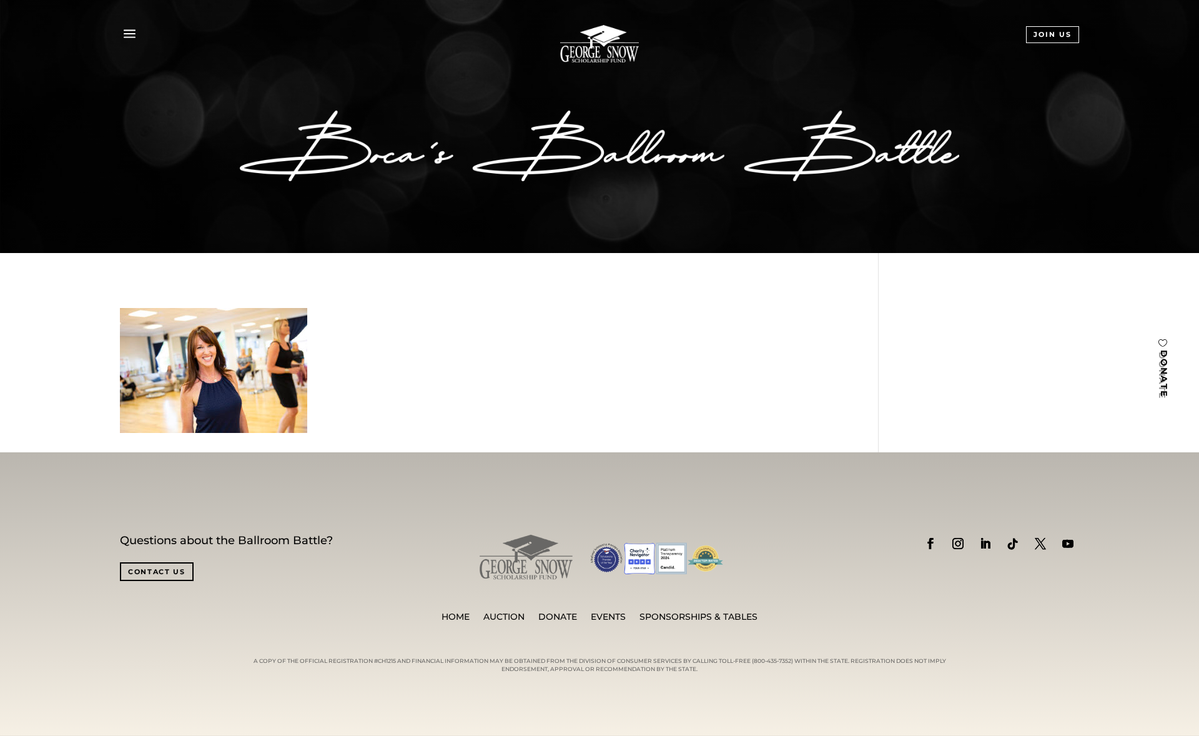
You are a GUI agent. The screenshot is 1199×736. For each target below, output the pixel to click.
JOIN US (1053, 34)
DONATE (1164, 374)
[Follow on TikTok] (1013, 543)
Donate (557, 617)
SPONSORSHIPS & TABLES (698, 617)
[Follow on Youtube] (1068, 543)
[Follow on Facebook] (930, 543)
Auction (504, 617)
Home (456, 617)
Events (608, 617)
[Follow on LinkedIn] (985, 543)
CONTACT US (156, 571)
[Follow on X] (1040, 543)
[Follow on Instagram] (958, 543)
